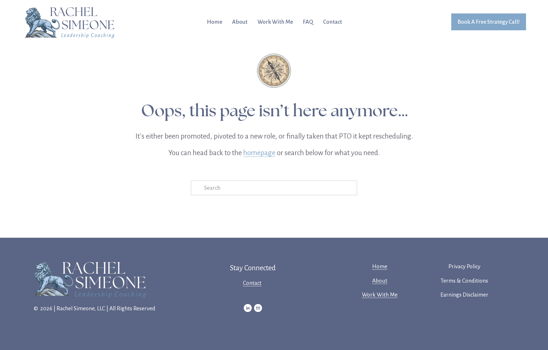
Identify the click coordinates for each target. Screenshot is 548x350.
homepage (259, 153)
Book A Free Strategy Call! (489, 22)
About (239, 22)
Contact (332, 22)
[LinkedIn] (248, 308)
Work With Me (275, 22)
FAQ (308, 22)
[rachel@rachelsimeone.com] (258, 308)
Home (214, 22)
